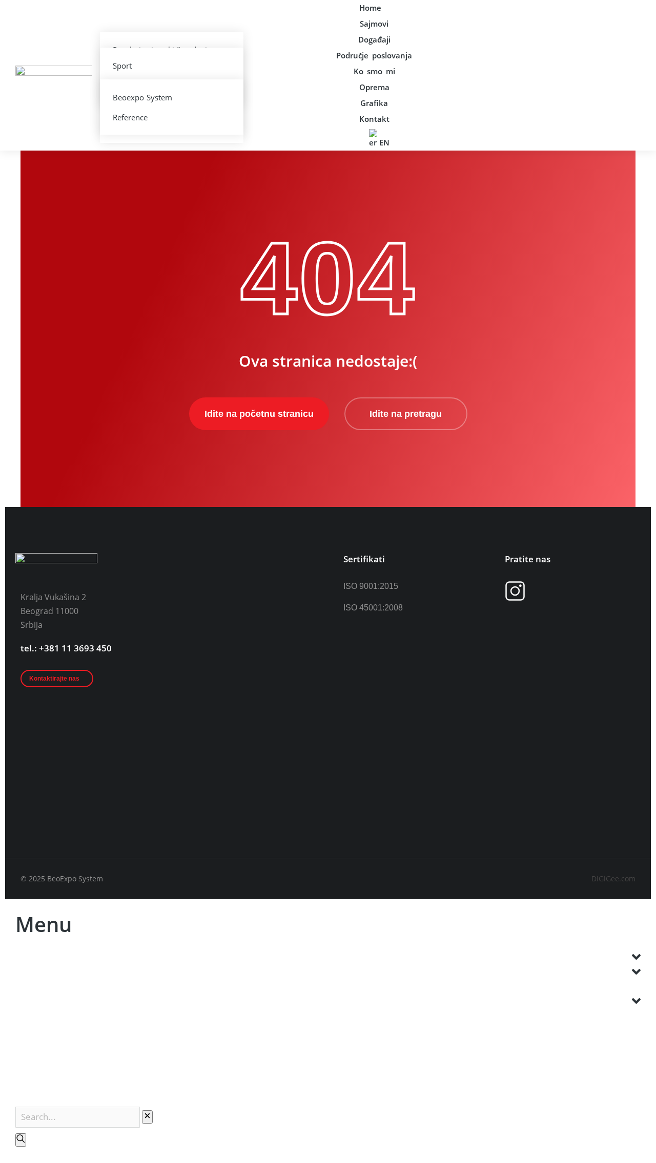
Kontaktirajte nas (54, 678)
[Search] (20, 1140)
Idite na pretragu (406, 414)
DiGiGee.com (613, 878)
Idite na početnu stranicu (259, 414)
